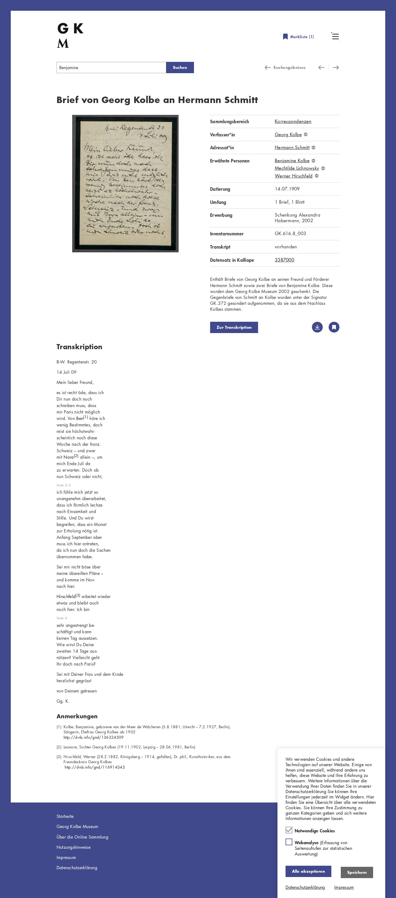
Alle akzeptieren (308, 871)
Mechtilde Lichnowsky (297, 168)
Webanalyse (323, 848)
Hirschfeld (68, 596)
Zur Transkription (234, 327)
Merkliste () (302, 37)
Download (317, 327)
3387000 (284, 260)
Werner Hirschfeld (293, 176)
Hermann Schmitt (292, 147)
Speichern (357, 872)
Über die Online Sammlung (82, 837)
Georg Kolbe (288, 134)
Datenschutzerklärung (77, 868)
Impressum (66, 857)
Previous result (323, 67)
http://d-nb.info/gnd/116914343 (94, 767)
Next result (334, 67)
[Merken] (334, 327)
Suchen (180, 67)
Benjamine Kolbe (292, 160)
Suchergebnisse (289, 67)
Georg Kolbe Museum (77, 826)
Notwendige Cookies (315, 830)
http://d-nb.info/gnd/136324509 (94, 737)
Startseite (65, 816)
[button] (335, 36)
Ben (82, 418)
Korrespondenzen (293, 121)
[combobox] (111, 67)
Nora (71, 457)
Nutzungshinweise (74, 847)
